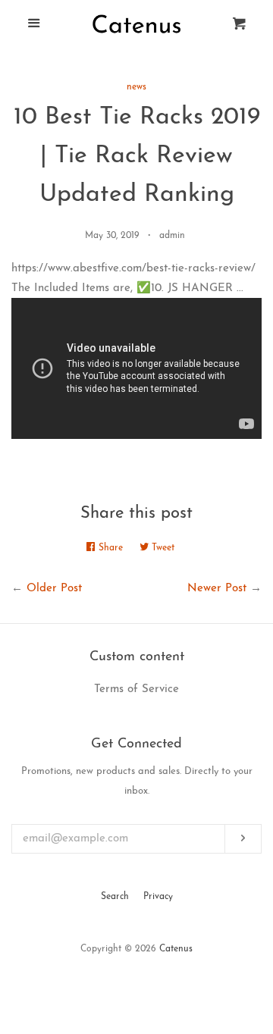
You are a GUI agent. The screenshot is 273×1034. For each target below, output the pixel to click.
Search (115, 896)
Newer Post (216, 588)
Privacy (158, 896)
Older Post (54, 588)
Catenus (176, 949)
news (136, 87)
